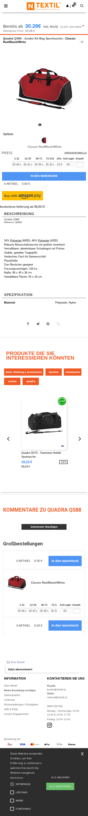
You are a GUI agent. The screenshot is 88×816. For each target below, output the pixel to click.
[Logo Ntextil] (44, 6)
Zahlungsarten (12, 695)
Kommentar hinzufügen (44, 526)
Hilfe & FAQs (11, 709)
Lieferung (9, 699)
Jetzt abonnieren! (20, 669)
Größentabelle (75, 153)
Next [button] (82, 91)
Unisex (12, 381)
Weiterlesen (16, 777)
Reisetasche (72, 372)
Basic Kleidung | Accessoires (24, 372)
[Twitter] (38, 324)
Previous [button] (8, 91)
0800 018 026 (55, 706)
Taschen (54, 372)
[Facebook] (28, 324)
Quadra (8, 38)
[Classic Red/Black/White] (45, 140)
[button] (67, 5)
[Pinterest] (48, 324)
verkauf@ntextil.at (57, 697)
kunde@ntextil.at (56, 689)
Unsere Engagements (16, 714)
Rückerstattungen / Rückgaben (21, 704)
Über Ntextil (10, 685)
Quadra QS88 (11, 219)
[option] (44, 89)
